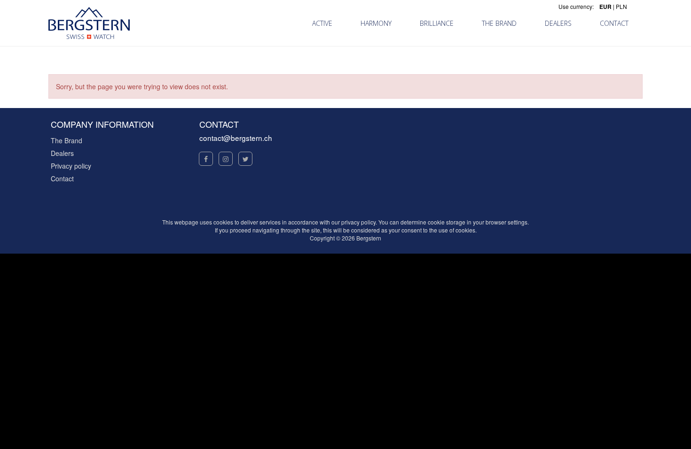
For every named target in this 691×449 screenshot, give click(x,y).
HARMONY (376, 23)
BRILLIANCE (437, 23)
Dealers (62, 153)
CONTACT (614, 23)
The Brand (66, 140)
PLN (621, 6)
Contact (62, 178)
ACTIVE (322, 23)
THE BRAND (499, 23)
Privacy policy (71, 165)
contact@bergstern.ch (235, 137)
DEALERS (558, 23)
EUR (605, 6)
